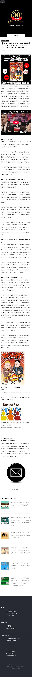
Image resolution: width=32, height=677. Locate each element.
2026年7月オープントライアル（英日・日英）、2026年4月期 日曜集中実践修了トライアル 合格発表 (20, 535)
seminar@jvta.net (10, 628)
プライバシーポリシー (13, 665)
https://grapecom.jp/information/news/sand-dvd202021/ (15, 392)
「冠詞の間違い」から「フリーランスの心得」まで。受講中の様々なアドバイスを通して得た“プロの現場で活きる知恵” (20, 550)
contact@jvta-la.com (11, 655)
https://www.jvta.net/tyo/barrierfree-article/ (11, 427)
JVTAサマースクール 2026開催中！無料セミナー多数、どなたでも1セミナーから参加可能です (21, 565)
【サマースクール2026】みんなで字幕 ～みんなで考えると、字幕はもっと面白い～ (21, 505)
